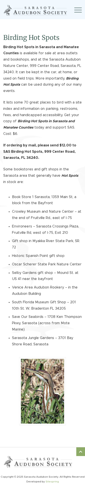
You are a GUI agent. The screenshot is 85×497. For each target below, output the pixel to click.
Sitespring (52, 481)
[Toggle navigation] (78, 10)
